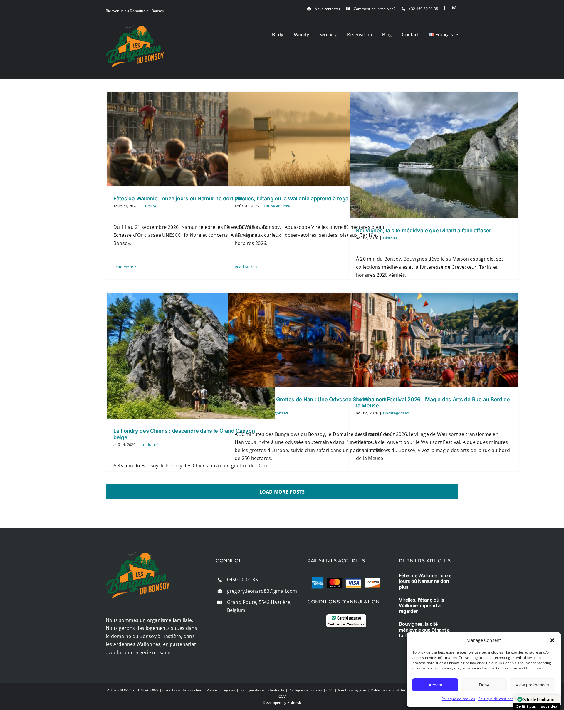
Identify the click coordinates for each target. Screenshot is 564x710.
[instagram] (454, 8)
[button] (552, 640)
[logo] (135, 27)
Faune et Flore (277, 206)
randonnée (150, 444)
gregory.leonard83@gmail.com (262, 591)
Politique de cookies (458, 698)
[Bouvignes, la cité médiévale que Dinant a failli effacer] (434, 155)
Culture (149, 206)
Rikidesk (294, 702)
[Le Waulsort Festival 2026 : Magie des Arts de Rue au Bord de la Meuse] (434, 340)
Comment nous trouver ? (374, 8)
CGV (330, 690)
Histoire (390, 238)
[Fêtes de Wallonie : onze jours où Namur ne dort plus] (191, 139)
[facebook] (444, 8)
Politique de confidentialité (500, 698)
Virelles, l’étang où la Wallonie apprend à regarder (296, 198)
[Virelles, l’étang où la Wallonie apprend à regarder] (312, 139)
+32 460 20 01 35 (423, 8)
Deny (484, 684)
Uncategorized (396, 413)
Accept (435, 684)
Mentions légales (220, 690)
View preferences (532, 684)
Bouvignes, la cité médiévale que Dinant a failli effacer (423, 230)
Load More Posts (282, 492)
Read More (123, 266)
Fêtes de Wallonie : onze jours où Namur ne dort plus (179, 198)
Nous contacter (327, 8)
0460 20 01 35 (242, 579)
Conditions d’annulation (182, 690)
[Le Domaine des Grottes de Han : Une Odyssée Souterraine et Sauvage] (312, 340)
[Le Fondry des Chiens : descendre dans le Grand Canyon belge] (191, 356)
